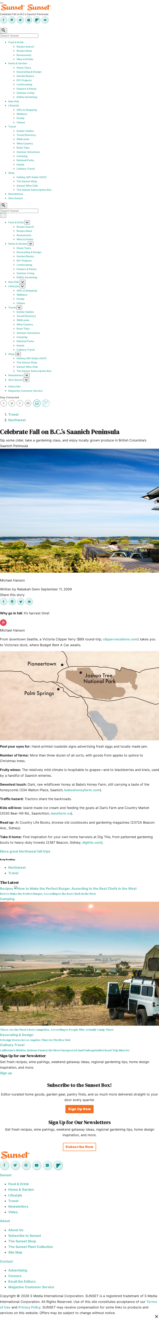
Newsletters (15, 193)
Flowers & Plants (27, 88)
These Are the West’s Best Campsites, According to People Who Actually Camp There (57, 1029)
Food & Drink (16, 42)
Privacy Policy (29, 1307)
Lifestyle (13, 105)
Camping (22, 156)
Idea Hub (13, 101)
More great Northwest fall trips (25, 851)
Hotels (20, 164)
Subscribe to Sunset (24, 1235)
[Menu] (1, 3)
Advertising (17, 1270)
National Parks (25, 160)
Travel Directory (26, 135)
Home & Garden (17, 63)
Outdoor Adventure (28, 151)
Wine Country (25, 143)
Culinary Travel (26, 168)
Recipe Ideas (24, 50)
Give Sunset (15, 198)
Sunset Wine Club (27, 185)
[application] (79, 695)
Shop (11, 172)
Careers (15, 1276)
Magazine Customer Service (25, 390)
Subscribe (14, 386)
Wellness (22, 113)
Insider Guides (25, 130)
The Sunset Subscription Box (34, 189)
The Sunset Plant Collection (30, 1247)
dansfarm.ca (61, 813)
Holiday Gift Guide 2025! (32, 177)
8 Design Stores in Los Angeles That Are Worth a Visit (35, 1040)
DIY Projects (24, 80)
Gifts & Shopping (27, 109)
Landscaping (24, 84)
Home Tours (24, 67)
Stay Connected (9, 397)
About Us (15, 1230)
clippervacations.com (120, 639)
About (5, 1221)
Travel (12, 126)
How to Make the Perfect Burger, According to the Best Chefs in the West (48, 894)
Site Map (15, 1252)
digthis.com (91, 842)
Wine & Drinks (25, 59)
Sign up (6, 1073)
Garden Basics (25, 75)
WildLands (23, 139)
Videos (21, 122)
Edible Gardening (27, 97)
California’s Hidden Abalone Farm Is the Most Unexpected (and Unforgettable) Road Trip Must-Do (65, 1050)
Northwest (17, 420)
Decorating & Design (29, 71)
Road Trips (23, 147)
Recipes (6, 888)
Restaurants (24, 55)
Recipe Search (25, 46)
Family (20, 118)
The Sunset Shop (27, 181)
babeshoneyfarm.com (82, 790)
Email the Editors (22, 1281)
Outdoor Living (25, 92)
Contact (6, 1261)
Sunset (5, 1175)
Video (13, 1212)
